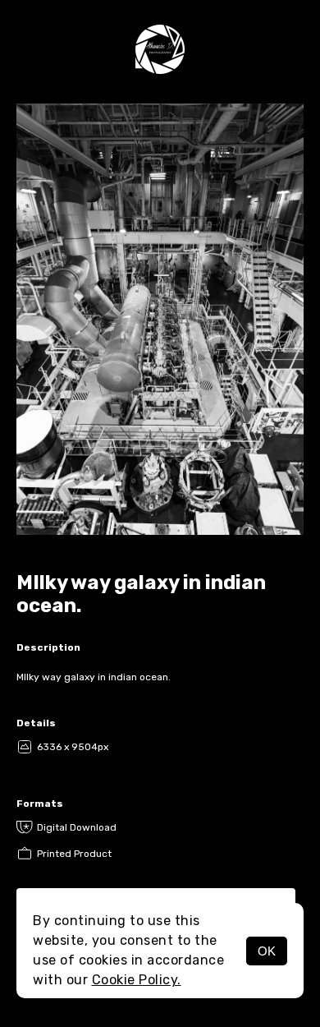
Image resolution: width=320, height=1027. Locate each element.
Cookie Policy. (136, 980)
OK (267, 951)
